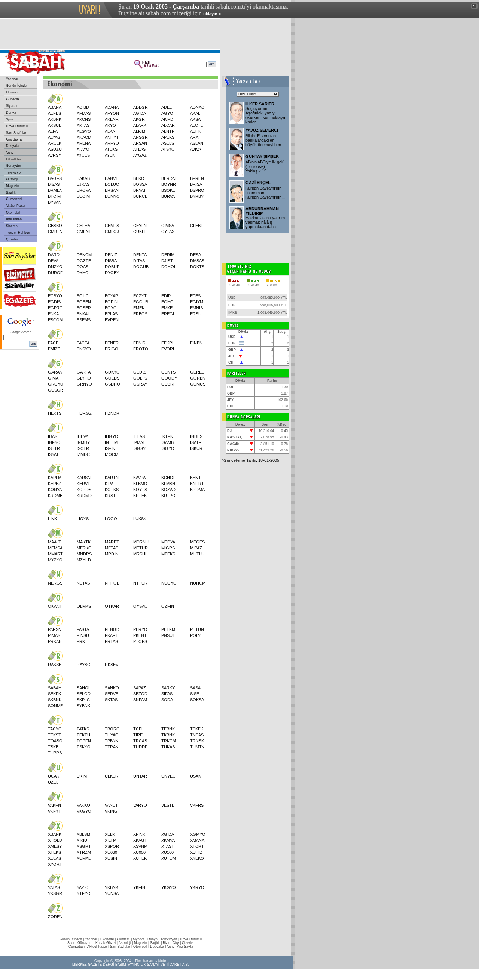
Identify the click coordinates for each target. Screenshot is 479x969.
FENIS (139, 343)
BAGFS (55, 178)
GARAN (55, 372)
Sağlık (10, 192)
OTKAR (112, 606)
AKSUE (54, 125)
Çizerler (11, 239)
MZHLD (84, 560)
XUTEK (140, 858)
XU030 (111, 852)
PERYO (140, 629)
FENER (112, 343)
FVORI (167, 349)
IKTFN (167, 436)
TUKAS (168, 747)
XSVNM (140, 846)
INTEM (111, 442)
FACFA (83, 343)
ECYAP (111, 296)
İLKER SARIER (259, 104)
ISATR (196, 442)
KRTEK (140, 495)
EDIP (166, 296)
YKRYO (197, 887)
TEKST (54, 735)
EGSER (84, 308)
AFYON (112, 113)
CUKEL (140, 231)
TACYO (55, 729)
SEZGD (140, 694)
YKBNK (111, 887)
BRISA (196, 184)
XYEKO (197, 858)
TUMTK (197, 747)
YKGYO (168, 887)
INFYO (54, 442)
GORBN (197, 378)
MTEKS (168, 554)
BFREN (197, 178)
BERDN (168, 178)
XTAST (167, 846)
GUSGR (55, 390)
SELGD (84, 694)
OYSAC (140, 606)
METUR (140, 548)
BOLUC (112, 184)
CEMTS (112, 225)
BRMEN (55, 190)
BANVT (111, 178)
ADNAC (197, 107)
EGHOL (168, 302)
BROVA (84, 190)
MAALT (54, 542)
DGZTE (84, 260)
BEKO (138, 178)
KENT (195, 477)
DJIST (167, 260)
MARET (112, 542)
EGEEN (84, 302)
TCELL (139, 729)
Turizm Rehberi (17, 232)
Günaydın (13, 166)
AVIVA (195, 149)
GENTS (168, 372)
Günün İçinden (16, 86)
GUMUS (197, 384)
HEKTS (54, 413)
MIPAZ (196, 548)
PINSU (83, 635)
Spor (9, 119)
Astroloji (11, 179)
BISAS (54, 184)
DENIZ (111, 254)
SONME (55, 705)
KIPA (109, 483)
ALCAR (168, 125)
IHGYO (111, 436)
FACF (53, 343)
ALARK (139, 125)
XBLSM (83, 834)
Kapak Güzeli (105, 943)
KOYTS (140, 489)
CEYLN (140, 225)
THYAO (112, 735)
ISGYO (167, 448)
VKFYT (54, 811)
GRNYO (84, 384)
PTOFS (140, 641)
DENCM (84, 254)
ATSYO (168, 149)
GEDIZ (139, 372)
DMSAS (197, 260)
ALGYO (84, 131)
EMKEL (168, 308)
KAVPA (139, 477)
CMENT (84, 231)
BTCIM (54, 196)
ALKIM (139, 131)
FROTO (140, 349)
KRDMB (55, 495)
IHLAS (139, 436)
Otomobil (12, 212)
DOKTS (197, 266)
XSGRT (84, 846)
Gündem (12, 99)
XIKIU (82, 840)
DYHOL (84, 272)
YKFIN (139, 887)
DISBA (111, 260)
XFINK (139, 834)
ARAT (195, 137)
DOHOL (168, 266)
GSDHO (112, 384)
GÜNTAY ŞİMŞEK (262, 156)
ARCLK (54, 143)
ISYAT (53, 454)
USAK (195, 776)
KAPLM (54, 477)
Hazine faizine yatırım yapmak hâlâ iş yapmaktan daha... (265, 222)
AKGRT (140, 119)
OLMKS (84, 606)
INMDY (83, 442)
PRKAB (54, 641)
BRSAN (112, 190)
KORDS (84, 489)
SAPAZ (139, 688)
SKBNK (54, 699)
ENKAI (83, 314)
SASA (195, 688)
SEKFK (54, 694)
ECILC (83, 296)
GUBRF (168, 384)
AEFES (54, 113)
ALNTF (167, 131)
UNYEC (168, 776)
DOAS (82, 266)
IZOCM (111, 454)
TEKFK (196, 729)
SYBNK (83, 705)
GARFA (84, 372)
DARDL (55, 254)
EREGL (168, 314)
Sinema (11, 226)
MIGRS (168, 548)
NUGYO (169, 583)
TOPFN (84, 741)
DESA (195, 254)
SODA (167, 699)
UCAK (53, 776)
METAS (111, 548)
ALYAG (54, 137)
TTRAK (111, 747)
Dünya (10, 112)
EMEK (138, 308)
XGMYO (197, 834)
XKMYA (168, 840)
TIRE (138, 735)
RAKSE (54, 664)
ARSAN (140, 143)
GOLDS (112, 378)
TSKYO (84, 747)
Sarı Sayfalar (15, 133)
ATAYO (83, 149)
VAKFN (54, 805)
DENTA (140, 254)
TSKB (53, 747)
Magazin (12, 186)
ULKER (111, 776)
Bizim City (171, 943)
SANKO (112, 688)
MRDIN (111, 554)
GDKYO (112, 372)
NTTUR (140, 583)
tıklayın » (212, 14)
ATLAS (139, 149)
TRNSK (197, 741)
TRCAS (140, 741)
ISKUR (196, 448)
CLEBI (196, 225)
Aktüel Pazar (15, 206)
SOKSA (197, 699)
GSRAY (140, 384)
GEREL (197, 372)
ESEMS (84, 320)
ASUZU (55, 149)
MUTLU (197, 554)
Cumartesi (13, 199)
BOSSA (140, 184)
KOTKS (112, 489)
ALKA (110, 131)
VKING (111, 811)
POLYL (196, 635)
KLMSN (168, 483)
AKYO (110, 125)
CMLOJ (112, 231)
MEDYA (168, 542)
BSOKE (168, 190)
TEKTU (83, 735)
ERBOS (140, 314)
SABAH (54, 688)
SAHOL (84, 688)
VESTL (167, 805)
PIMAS (54, 635)
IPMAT (139, 442)
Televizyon (13, 172)
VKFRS (197, 805)
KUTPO (168, 495)
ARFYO (112, 143)
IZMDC (83, 454)
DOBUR (112, 266)
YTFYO (84, 893)
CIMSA (167, 225)
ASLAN (196, 143)
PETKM (168, 629)
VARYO (140, 805)
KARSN (84, 477)
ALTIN (195, 131)
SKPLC (83, 699)
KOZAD (168, 489)
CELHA (83, 225)
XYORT (55, 864)
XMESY (55, 846)
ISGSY (139, 448)
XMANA (197, 840)
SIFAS (167, 694)
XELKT (111, 834)
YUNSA (112, 893)
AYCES (83, 155)
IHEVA (82, 436)
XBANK (54, 834)
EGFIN (111, 302)
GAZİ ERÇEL (258, 182)
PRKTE (83, 641)
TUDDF (140, 747)
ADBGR (140, 107)
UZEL (53, 782)
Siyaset (11, 106)
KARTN (112, 477)
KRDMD (84, 495)
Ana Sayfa (13, 139)
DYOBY (112, 272)
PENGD (112, 629)
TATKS (83, 729)
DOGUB (141, 266)
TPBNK (111, 741)
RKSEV (111, 664)
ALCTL (196, 125)
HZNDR (112, 413)
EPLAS (111, 314)
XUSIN (111, 858)
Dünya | (154, 939)
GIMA (53, 378)
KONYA (55, 489)
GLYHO (84, 378)
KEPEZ (54, 483)
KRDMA (197, 489)
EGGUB (140, 302)
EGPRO (55, 308)
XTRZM (84, 852)
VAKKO (83, 805)
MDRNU (141, 542)
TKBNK (168, 735)
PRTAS (111, 641)
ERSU (195, 314)
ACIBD (83, 107)
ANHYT (112, 137)
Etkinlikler (13, 159)
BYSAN (54, 202)
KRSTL (111, 495)
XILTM (110, 840)
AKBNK (54, 119)
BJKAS (83, 184)
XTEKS (54, 852)
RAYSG (84, 664)
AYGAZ (140, 155)
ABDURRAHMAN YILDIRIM (262, 210)
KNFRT (197, 483)
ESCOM (55, 320)
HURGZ (84, 413)
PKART (111, 635)
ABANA (54, 107)
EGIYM (196, 302)
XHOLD (55, 840)
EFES (195, 296)
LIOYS (83, 518)
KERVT (83, 483)
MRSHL (140, 554)
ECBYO (55, 296)
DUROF (55, 272)
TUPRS (55, 753)
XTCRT (197, 846)
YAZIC (82, 887)
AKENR (112, 119)
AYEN (110, 155)
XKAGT (140, 840)
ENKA (53, 314)
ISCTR (83, 448)
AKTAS (83, 125)
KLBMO (140, 483)
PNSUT (168, 635)
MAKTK (84, 542)
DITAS (139, 260)
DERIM (167, 254)
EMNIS (196, 308)
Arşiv (9, 152)
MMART (55, 554)
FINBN (196, 343)
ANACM (84, 137)
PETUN (197, 629)
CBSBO (55, 225)
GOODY (169, 378)
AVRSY (54, 155)
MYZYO (55, 560)
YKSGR (55, 893)
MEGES (197, 542)
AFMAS (84, 113)
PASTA (83, 629)
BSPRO (197, 190)
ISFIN (110, 448)
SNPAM (140, 699)
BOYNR (168, 184)
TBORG (112, 729)
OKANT (55, 606)
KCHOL (168, 477)
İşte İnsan (13, 219)
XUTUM (168, 858)
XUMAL (84, 858)
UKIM (82, 776)
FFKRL (167, 343)
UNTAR (140, 776)
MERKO (84, 548)
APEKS (167, 137)
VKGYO (84, 811)
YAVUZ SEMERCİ (261, 130)
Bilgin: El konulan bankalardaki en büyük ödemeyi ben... (264, 140)
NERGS (55, 583)
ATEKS (111, 149)
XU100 (167, 852)
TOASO (55, 741)
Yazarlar (11, 79)
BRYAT (139, 190)
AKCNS (84, 119)
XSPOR (112, 846)
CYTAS (167, 231)
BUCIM (83, 196)
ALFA (53, 131)
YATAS (54, 887)
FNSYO (84, 349)
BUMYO (112, 196)
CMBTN (55, 231)
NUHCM (197, 583)
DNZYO (55, 266)
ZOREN (55, 916)
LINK (52, 518)
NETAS (83, 583)
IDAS (52, 436)
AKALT (196, 113)
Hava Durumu (16, 126)
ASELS (167, 143)
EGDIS (54, 302)
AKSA (195, 119)
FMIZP (54, 349)
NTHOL (112, 583)
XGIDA (167, 834)
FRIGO (111, 349)
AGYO (167, 113)
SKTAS (111, 699)
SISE (194, 694)
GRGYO (56, 384)
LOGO (111, 518)
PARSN (54, 629)
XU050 (139, 852)
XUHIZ (196, 852)
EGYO (111, 308)
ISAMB (167, 442)
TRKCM (168, 741)
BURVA (168, 196)
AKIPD (167, 119)
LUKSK (139, 518)
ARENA (84, 143)
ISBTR (54, 448)
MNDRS (84, 554)
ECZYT (140, 296)
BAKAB (83, 178)
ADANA (112, 107)
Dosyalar (12, 146)
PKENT (140, 635)
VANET (111, 805)
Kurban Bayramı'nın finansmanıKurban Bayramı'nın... (265, 192)
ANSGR (140, 137)
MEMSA (55, 548)
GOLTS (140, 378)
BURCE (140, 196)
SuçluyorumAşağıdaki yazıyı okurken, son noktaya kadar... (265, 115)
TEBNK (168, 729)
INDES (196, 436)
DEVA (53, 260)
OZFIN (167, 606)
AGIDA (139, 113)
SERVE (111, 694)
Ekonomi (12, 92)
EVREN (112, 320)
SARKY (168, 688)
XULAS (54, 858)
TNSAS (197, 735)
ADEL (166, 107)
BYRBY (197, 196)
